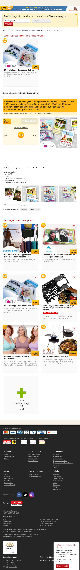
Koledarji (24, 209)
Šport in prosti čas (58, 481)
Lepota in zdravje (58, 478)
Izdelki (55, 483)
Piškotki (55, 467)
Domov (6, 454)
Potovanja (56, 474)
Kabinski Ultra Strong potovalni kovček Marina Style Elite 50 (17, 256)
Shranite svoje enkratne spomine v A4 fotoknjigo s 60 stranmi (59, 256)
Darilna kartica (8, 481)
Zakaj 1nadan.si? (33, 474)
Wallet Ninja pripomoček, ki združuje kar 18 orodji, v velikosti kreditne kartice (58, 307)
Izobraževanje (57, 489)
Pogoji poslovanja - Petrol (60, 461)
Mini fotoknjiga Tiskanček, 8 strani (19, 70)
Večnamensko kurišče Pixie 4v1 (56, 356)
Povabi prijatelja (8, 483)
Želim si (6, 459)
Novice (6, 474)
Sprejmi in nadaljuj (62, 566)
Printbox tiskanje (33, 461)
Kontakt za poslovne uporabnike (49, 560)
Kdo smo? (56, 454)
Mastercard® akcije (9, 485)
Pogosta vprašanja (33, 456)
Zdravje (55, 487)
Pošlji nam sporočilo (11, 567)
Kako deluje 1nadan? (34, 454)
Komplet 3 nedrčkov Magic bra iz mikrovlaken (18, 357)
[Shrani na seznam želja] (36, 41)
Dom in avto (56, 485)
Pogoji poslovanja (58, 459)
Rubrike (56, 471)
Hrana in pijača (57, 476)
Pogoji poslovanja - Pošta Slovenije (63, 463)
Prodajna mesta (33, 459)
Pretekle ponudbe (9, 456)
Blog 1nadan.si (8, 478)
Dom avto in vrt (34, 209)
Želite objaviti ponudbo (34, 476)
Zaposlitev (7, 476)
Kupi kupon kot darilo (21, 128)
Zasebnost (56, 465)
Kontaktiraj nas (57, 456)
